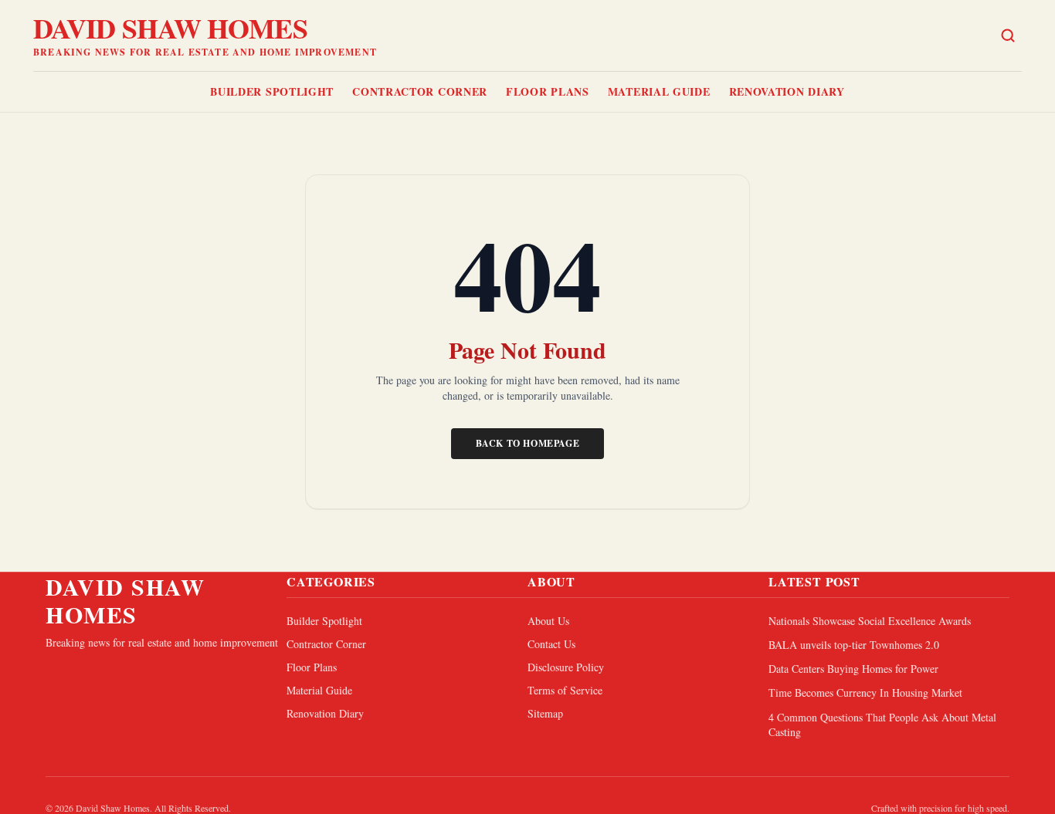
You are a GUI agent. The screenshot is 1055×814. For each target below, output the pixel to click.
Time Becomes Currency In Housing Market (865, 692)
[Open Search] (1008, 35)
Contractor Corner (419, 91)
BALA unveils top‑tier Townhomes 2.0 (853, 644)
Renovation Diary (787, 91)
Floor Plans (547, 91)
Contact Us (551, 644)
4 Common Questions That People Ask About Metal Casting (882, 724)
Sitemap (545, 713)
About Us (548, 620)
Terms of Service (565, 690)
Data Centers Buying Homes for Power (853, 668)
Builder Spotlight (272, 91)
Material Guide (659, 91)
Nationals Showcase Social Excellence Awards (869, 620)
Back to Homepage (528, 443)
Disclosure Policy (566, 667)
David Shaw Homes (170, 27)
